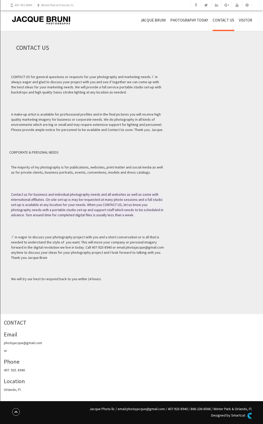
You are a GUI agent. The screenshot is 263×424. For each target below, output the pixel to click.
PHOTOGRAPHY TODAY (189, 20)
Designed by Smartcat (228, 415)
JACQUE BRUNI (153, 20)
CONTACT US (223, 20)
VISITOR (245, 20)
